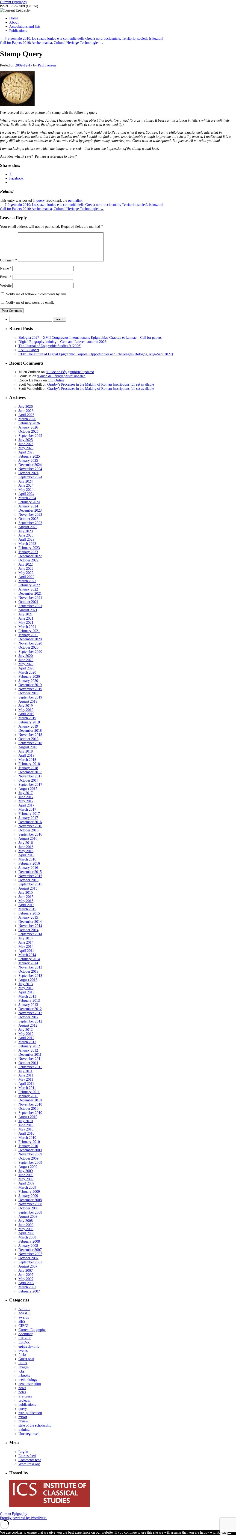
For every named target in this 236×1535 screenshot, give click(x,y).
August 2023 (27, 527)
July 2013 (25, 984)
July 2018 (25, 751)
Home (13, 18)
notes (22, 1392)
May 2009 (25, 1179)
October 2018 (28, 739)
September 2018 (30, 743)
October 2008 (28, 1208)
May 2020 (25, 664)
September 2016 (30, 834)
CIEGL (24, 1326)
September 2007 (30, 1262)
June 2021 (25, 618)
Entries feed (27, 1456)
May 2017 (25, 801)
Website (6, 285)
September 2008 (30, 1212)
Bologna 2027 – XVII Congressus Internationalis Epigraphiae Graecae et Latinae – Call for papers (90, 337)
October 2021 (28, 602)
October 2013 (28, 971)
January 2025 (28, 460)
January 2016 (28, 867)
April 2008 (26, 1233)
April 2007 (26, 1283)
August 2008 (27, 1216)
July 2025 (25, 440)
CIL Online (56, 380)
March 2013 (27, 996)
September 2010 (30, 1113)
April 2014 (26, 951)
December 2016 (30, 822)
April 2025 (26, 452)
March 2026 (27, 419)
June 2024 (25, 485)
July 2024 (25, 481)
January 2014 (28, 963)
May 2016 (25, 851)
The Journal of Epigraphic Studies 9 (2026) (49, 346)
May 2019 (25, 710)
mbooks (24, 1375)
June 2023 (25, 535)
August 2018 (27, 747)
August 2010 (27, 1117)
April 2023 (26, 539)
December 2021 (30, 593)
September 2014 (30, 934)
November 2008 (30, 1204)
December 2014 (30, 921)
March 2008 (27, 1237)
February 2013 (29, 1000)
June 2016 (25, 847)
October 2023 (28, 519)
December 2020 (30, 639)
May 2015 (25, 901)
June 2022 (25, 568)
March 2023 (27, 544)
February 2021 (29, 631)
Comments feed (29, 1460)
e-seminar (25, 1334)
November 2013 (30, 967)
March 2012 (27, 1042)
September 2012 (30, 1021)
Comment (8, 260)
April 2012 (26, 1038)
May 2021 (25, 622)
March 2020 (27, 672)
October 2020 (28, 647)
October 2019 (28, 693)
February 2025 (29, 456)
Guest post (26, 1359)
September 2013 (30, 975)
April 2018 (26, 755)
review (23, 1421)
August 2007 (27, 1266)
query (40, 200)
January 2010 (28, 1146)
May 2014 (25, 946)
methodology (28, 1380)
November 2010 (30, 1104)
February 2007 (29, 1291)
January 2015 (28, 917)
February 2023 (29, 548)
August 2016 (27, 838)
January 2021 (28, 635)
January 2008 (28, 1245)
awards (23, 1317)
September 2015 (30, 884)
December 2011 (29, 1054)
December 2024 (30, 465)
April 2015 (26, 905)
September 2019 (30, 697)
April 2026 (26, 415)
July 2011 (25, 1071)
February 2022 (29, 585)
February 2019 (29, 722)
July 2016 (25, 843)
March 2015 (27, 909)
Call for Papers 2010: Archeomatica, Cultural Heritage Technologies (52, 43)
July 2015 (25, 892)
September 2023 (30, 523)
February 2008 (29, 1241)
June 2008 (25, 1225)
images (23, 1367)
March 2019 (27, 718)
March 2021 (27, 627)
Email (5, 277)
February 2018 (29, 764)
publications (27, 1404)
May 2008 (25, 1229)
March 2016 (27, 859)
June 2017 (25, 797)
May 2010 (25, 1129)
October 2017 (28, 780)
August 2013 (27, 980)
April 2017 (26, 805)
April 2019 (26, 714)
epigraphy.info (28, 1346)
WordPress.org (29, 1464)
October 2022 (28, 560)
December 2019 (30, 685)
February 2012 (29, 1046)
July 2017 (25, 793)
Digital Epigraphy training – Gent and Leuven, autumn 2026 (62, 342)
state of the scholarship (34, 1425)
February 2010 (29, 1142)
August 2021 (27, 610)
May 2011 (25, 1079)
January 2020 (28, 681)
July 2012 (25, 1029)
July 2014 (25, 938)
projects (24, 1400)
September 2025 (30, 436)
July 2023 (25, 531)
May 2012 (25, 1034)
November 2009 (30, 1154)
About (13, 22)
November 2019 (30, 689)
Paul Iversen (47, 65)
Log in (23, 1452)
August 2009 (27, 1167)
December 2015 (30, 872)
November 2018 (30, 735)
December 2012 (30, 1009)
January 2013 (28, 1005)
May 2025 (25, 448)
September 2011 (30, 1067)
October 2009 (28, 1158)
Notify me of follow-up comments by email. (37, 294)
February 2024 (29, 502)
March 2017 (27, 809)
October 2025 (28, 431)
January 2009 (28, 1196)
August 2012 (27, 1025)
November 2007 (30, 1254)
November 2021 (30, 598)
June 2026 (25, 411)
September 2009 (30, 1162)
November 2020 (30, 643)
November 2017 (30, 776)
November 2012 (30, 1013)
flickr (22, 1355)
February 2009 (29, 1191)
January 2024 (28, 506)
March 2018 (27, 760)
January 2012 (28, 1050)
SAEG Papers (28, 350)
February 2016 (29, 863)
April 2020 (26, 668)
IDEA (22, 1363)
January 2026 (28, 427)
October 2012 (28, 1017)
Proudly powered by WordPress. (23, 1518)
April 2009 (26, 1183)
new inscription (29, 1384)
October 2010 (28, 1108)
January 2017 (28, 818)
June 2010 (25, 1125)
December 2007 (30, 1250)
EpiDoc (24, 1342)
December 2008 (30, 1200)
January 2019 (28, 726)
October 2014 (28, 930)
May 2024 (25, 490)
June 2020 (25, 660)
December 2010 (30, 1100)
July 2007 (25, 1270)
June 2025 (25, 444)
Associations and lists (24, 26)
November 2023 (30, 514)
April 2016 (26, 855)
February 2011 (29, 1092)
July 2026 (25, 406)
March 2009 (27, 1187)
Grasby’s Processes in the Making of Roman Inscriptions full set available (100, 384)
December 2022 (30, 556)
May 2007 (25, 1279)
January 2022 (28, 589)
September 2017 (30, 784)
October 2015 (28, 880)
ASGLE (24, 1313)
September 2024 (30, 477)
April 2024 (26, 494)
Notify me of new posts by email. (30, 302)
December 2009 (30, 1150)
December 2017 (30, 772)
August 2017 (27, 789)
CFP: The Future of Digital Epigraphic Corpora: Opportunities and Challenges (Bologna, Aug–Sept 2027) (95, 354)
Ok (224, 1532)
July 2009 (25, 1171)
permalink (75, 200)
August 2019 (27, 701)
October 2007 (28, 1258)
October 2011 (28, 1063)
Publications (18, 31)
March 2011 (27, 1088)
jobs (21, 1371)
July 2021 (25, 614)
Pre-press (25, 1396)
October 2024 (28, 473)
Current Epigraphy (13, 2)
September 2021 (30, 606)
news (22, 1388)
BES (21, 1321)
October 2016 (28, 830)
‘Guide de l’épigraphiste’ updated (70, 372)
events (23, 1350)
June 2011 (25, 1075)
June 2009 (25, 1175)
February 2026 (29, 423)
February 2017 (29, 813)
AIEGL (24, 1309)
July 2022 (25, 564)
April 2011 (26, 1083)
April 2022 (26, 577)
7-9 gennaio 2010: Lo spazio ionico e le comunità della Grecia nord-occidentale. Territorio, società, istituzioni (81, 38)
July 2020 (25, 656)
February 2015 (29, 913)
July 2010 (25, 1121)
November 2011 (30, 1059)
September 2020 (30, 652)
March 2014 (27, 955)
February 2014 (29, 959)
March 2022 (27, 581)
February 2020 (29, 676)
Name (6, 268)
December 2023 (30, 510)
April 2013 (26, 992)
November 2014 (30, 926)
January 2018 (28, 768)
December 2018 (30, 730)
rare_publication (30, 1413)
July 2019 (25, 706)
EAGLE (24, 1338)
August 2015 (27, 888)
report (22, 1417)
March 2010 (27, 1137)
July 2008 (25, 1221)
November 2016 (30, 826)
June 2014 (25, 942)
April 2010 (26, 1133)
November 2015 (30, 876)
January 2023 (28, 552)
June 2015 (25, 897)
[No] (229, 1533)
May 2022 (25, 573)
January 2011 (28, 1096)
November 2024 (30, 469)
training (24, 1429)
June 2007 (25, 1275)
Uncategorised (28, 1434)
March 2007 (27, 1287)
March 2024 (27, 498)
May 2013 (25, 988)
